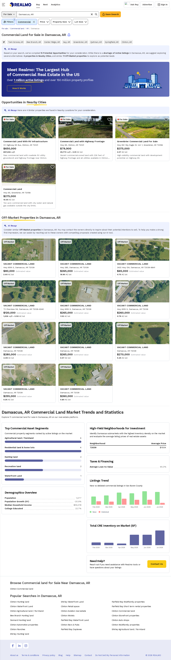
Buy (38, 4)
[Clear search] (92, 14)
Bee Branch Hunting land (22, 615)
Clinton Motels (67, 615)
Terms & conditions (30, 655)
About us (14, 655)
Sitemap (77, 655)
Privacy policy (48, 655)
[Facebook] (13, 645)
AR (27, 29)
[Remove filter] (33, 21)
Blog (60, 655)
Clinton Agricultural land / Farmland (27, 611)
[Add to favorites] (52, 119)
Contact (88, 655)
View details (29, 138)
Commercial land (17, 29)
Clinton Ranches (17, 629)
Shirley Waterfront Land (72, 602)
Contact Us (157, 564)
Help (68, 655)
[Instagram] (26, 645)
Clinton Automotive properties (24, 625)
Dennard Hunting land (20, 620)
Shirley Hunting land (19, 634)
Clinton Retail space (70, 606)
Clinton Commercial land (21, 589)
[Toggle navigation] (4, 4)
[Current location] (4, 42)
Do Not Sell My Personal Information (112, 655)
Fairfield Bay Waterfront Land (75, 620)
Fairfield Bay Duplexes (71, 629)
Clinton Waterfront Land (21, 606)
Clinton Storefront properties (125, 615)
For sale (5, 29)
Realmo (20, 5)
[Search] (96, 14)
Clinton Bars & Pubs (70, 625)
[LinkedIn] (19, 645)
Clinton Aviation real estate (73, 611)
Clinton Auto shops (120, 620)
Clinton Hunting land (19, 602)
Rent (45, 4)
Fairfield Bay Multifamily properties (128, 602)
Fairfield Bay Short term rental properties (131, 606)
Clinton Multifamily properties (126, 625)
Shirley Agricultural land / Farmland (128, 629)
